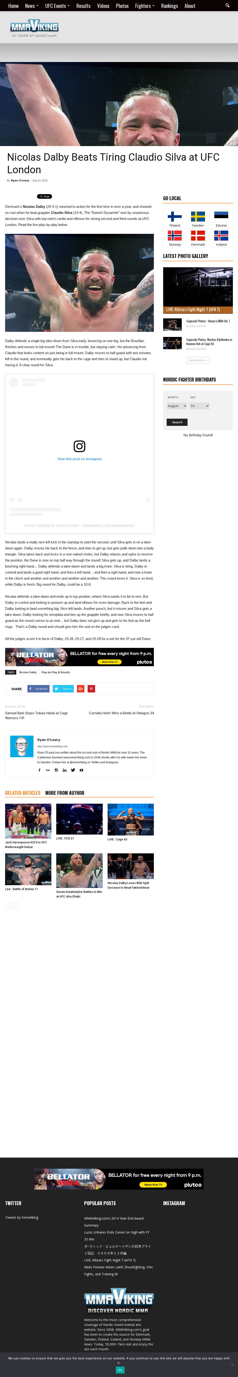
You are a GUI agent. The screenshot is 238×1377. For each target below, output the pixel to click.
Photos (122, 5)
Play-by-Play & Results (56, 672)
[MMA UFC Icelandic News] (221, 236)
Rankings (169, 5)
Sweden (198, 225)
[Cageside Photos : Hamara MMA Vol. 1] (172, 324)
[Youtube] (83, 770)
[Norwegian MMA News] (175, 236)
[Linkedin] (66, 770)
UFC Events (55, 5)
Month (173, 397)
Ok (120, 1370)
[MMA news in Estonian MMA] (221, 217)
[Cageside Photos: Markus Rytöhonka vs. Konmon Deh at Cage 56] (172, 343)
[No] (232, 1364)
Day (193, 397)
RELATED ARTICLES (22, 792)
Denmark (198, 244)
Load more (196, 360)
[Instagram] (58, 770)
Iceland (221, 244)
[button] (227, 5)
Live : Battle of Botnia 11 (21, 889)
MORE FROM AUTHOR (64, 792)
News (30, 5)
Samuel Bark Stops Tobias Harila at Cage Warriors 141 (36, 715)
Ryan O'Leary (20, 180)
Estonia (221, 225)
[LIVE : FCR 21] (79, 819)
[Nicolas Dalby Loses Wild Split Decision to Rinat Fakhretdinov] (131, 866)
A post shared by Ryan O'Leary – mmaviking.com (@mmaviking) (79, 526)
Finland (174, 225)
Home (13, 5)
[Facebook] (41, 770)
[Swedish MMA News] (175, 217)
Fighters (143, 5)
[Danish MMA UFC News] (198, 236)
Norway (175, 244)
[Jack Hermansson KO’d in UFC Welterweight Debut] (28, 821)
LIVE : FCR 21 (65, 838)
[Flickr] (49, 770)
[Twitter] (75, 770)
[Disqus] (79, 978)
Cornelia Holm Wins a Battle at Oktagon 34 (121, 713)
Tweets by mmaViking (21, 1217)
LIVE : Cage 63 (117, 839)
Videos (103, 5)
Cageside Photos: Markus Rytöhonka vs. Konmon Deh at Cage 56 (209, 341)
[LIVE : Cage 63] (131, 819)
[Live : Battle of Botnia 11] (28, 869)
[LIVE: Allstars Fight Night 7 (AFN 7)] (198, 290)
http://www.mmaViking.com (52, 746)
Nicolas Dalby (27, 672)
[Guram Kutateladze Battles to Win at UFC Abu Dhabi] (79, 870)
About (190, 5)
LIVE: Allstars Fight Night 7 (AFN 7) (193, 309)
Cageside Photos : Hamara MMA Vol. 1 (208, 321)
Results (83, 5)
